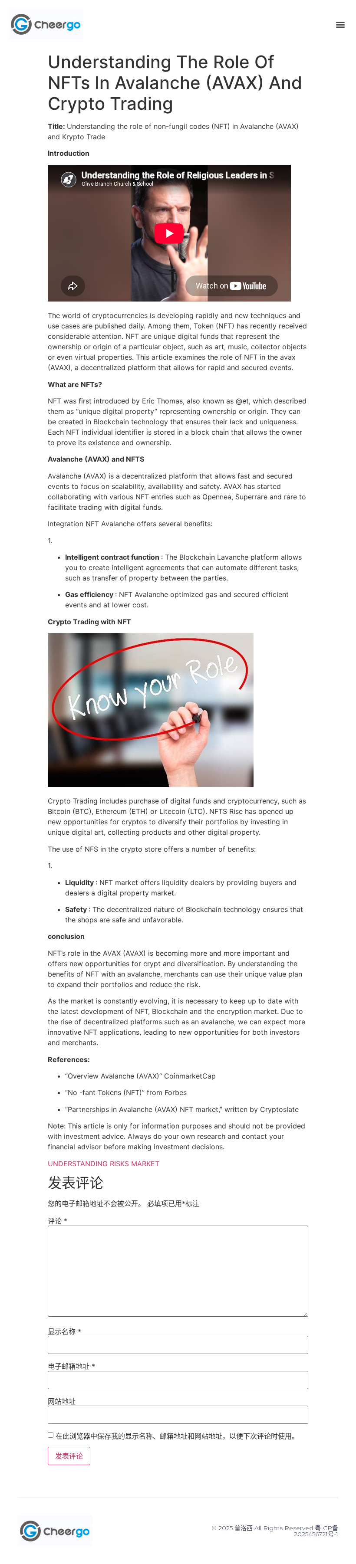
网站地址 (62, 1401)
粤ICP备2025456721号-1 (316, 1531)
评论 (57, 1220)
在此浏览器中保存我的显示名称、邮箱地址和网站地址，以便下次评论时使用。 (177, 1436)
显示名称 (64, 1331)
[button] (340, 24)
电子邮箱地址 (71, 1366)
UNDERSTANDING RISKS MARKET (103, 1163)
